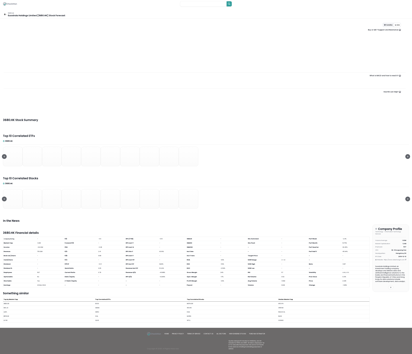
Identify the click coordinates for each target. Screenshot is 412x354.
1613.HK (189, 308)
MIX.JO (6, 308)
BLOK (280, 316)
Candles (389, 25)
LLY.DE (6, 320)
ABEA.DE (6, 304)
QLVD (97, 320)
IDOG (97, 304)
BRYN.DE (6, 316)
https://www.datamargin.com (394, 260)
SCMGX (280, 320)
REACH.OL (281, 312)
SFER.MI (280, 308)
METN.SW (190, 304)
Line (398, 25)
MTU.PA (280, 304)
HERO (97, 312)
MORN (189, 316)
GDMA (97, 308)
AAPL (5, 312)
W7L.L (188, 320)
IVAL (96, 316)
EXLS (188, 312)
